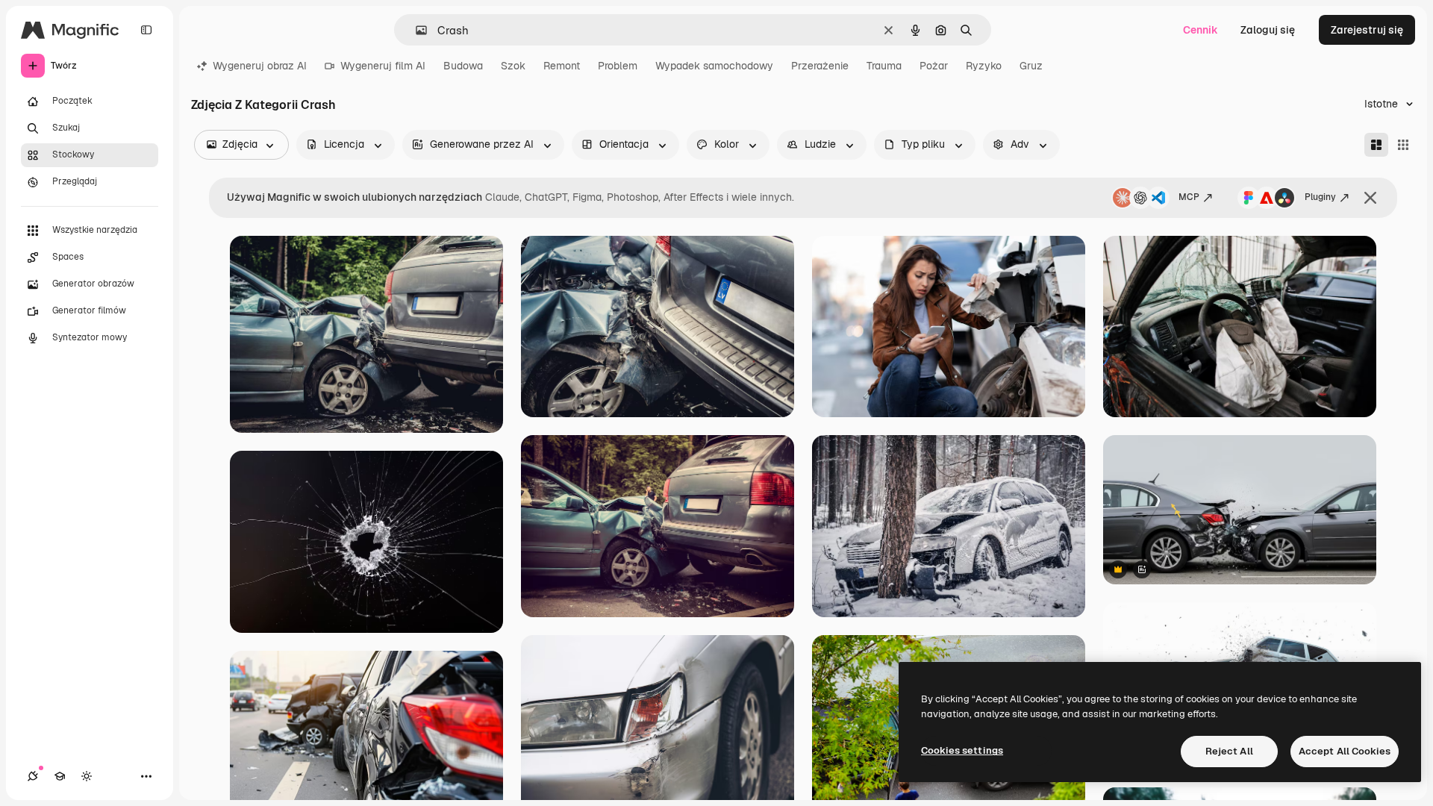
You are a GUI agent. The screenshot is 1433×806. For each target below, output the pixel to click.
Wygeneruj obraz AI (260, 65)
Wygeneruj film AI (382, 65)
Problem (617, 65)
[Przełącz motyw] (87, 776)
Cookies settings (962, 750)
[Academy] (60, 776)
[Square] (1403, 145)
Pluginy (1320, 197)
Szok (513, 65)
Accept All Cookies (1344, 751)
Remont (561, 65)
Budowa (463, 65)
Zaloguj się (1267, 30)
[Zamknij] (1370, 198)
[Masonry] (1376, 145)
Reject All (1229, 751)
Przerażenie (820, 65)
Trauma (884, 65)
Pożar (934, 65)
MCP (1188, 197)
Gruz (1031, 65)
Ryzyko (984, 65)
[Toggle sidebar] (146, 30)
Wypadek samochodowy (714, 65)
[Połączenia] (33, 776)
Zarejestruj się (1367, 30)
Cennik (1200, 30)
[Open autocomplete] (415, 30)
